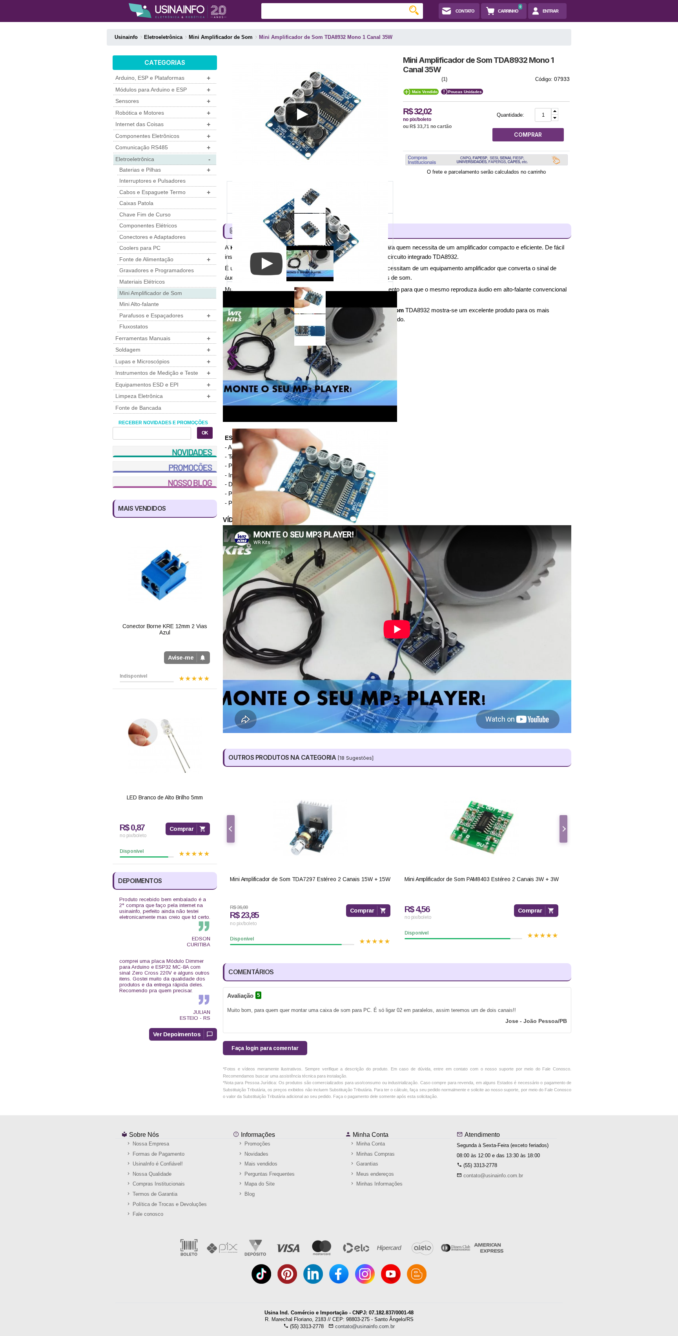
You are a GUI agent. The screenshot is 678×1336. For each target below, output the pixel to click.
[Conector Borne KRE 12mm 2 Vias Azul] (165, 574)
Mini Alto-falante (139, 304)
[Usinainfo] (177, 10)
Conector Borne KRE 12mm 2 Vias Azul (164, 629)
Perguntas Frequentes (269, 1174)
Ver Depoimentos (177, 1034)
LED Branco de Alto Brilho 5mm (164, 797)
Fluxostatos (133, 326)
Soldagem (162, 349)
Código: (543, 79)
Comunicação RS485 (162, 147)
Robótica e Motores (162, 113)
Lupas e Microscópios (162, 361)
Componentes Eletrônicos (162, 136)
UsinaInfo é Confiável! (157, 1164)
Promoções (256, 1144)
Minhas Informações (379, 1184)
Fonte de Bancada (138, 408)
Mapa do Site (259, 1184)
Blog (249, 1194)
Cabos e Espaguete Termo (164, 192)
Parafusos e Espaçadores (164, 315)
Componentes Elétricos (148, 225)
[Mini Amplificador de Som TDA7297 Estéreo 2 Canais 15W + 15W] (310, 827)
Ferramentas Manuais (162, 338)
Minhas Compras (375, 1154)
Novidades (255, 1154)
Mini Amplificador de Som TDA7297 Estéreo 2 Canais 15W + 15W (310, 879)
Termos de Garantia (154, 1194)
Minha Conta (369, 1134)
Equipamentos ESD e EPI (162, 384)
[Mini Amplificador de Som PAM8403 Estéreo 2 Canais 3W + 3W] (481, 827)
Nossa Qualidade (151, 1174)
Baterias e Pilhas (164, 170)
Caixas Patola (136, 203)
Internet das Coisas (162, 124)
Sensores (162, 101)
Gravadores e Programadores (156, 270)
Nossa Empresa (150, 1144)
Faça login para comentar (265, 1048)
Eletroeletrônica (162, 159)
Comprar (182, 828)
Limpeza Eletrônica (162, 396)
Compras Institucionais (158, 1184)
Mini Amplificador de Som (150, 293)
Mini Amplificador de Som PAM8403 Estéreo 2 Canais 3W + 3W (481, 879)
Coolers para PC (139, 248)
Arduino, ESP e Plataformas (162, 78)
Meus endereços (374, 1174)
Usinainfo (126, 37)
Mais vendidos (260, 1164)
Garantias (366, 1164)
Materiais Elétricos (142, 282)
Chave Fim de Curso (145, 214)
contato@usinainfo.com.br (493, 1175)
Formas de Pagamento (157, 1154)
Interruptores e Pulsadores (152, 181)
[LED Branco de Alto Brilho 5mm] (165, 746)
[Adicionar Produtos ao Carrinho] (554, 111)
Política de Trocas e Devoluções (169, 1204)
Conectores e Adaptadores (152, 237)
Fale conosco (147, 1214)
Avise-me (180, 657)
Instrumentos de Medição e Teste (162, 373)
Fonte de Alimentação (164, 259)
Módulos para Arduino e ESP (162, 89)
